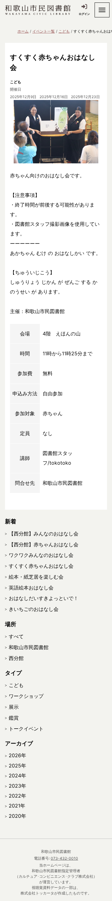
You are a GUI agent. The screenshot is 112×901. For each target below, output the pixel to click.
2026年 (17, 755)
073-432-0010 (64, 858)
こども (64, 31)
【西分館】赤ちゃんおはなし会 (43, 544)
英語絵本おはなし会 (31, 588)
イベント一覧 (43, 31)
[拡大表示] (56, 131)
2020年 (17, 816)
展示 (14, 707)
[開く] (102, 9)
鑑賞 (14, 718)
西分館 (16, 658)
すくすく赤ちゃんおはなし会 (41, 566)
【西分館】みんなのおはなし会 (43, 533)
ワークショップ (26, 696)
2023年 (17, 786)
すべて (16, 636)
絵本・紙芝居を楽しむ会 (36, 577)
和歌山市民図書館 (29, 647)
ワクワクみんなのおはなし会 (41, 555)
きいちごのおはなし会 (33, 609)
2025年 (17, 765)
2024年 (17, 775)
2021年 (17, 805)
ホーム (23, 31)
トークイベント (26, 729)
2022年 (17, 796)
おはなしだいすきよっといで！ (43, 598)
